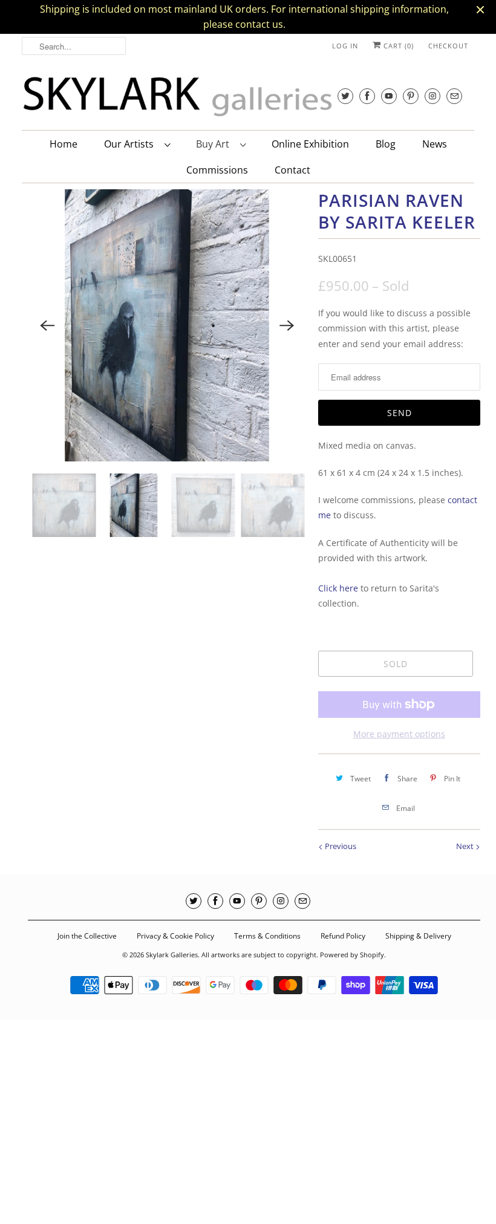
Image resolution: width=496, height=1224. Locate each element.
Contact (292, 170)
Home (63, 144)
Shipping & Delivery (418, 936)
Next (465, 846)
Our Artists (131, 144)
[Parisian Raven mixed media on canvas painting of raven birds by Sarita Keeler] (167, 325)
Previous (339, 846)
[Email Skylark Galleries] (454, 95)
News (434, 144)
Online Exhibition (310, 144)
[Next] (286, 325)
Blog (386, 144)
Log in (345, 45)
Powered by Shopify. (353, 954)
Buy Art (215, 144)
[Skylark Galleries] (203, 96)
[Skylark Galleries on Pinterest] (411, 95)
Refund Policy (343, 936)
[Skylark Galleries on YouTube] (389, 95)
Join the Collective (87, 936)
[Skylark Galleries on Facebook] (367, 95)
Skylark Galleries (172, 954)
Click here (338, 588)
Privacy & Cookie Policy (175, 936)
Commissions (217, 170)
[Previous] (47, 325)
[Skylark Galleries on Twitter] (345, 95)
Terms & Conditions (267, 936)
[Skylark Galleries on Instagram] (432, 95)
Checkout (448, 45)
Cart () (397, 45)
